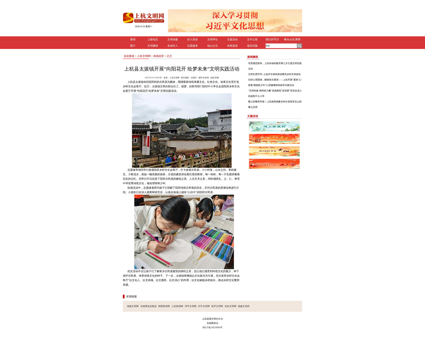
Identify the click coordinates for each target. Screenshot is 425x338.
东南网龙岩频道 (148, 306)
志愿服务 (192, 45)
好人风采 (192, 39)
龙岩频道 (129, 56)
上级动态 (152, 39)
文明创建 (172, 39)
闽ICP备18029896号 (212, 327)
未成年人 (172, 45)
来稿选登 (232, 45)
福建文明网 (133, 306)
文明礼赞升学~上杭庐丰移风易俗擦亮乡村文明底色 (274, 74)
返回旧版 (252, 45)
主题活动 (232, 39)
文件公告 (252, 39)
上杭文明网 (143, 56)
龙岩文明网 (230, 306)
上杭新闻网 (177, 306)
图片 (132, 45)
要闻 (132, 39)
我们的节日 (272, 39)
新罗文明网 (217, 306)
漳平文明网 (190, 306)
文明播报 (152, 45)
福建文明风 (244, 306)
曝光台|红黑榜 (292, 39)
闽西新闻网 (164, 306)
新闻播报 (252, 56)
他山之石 (212, 45)
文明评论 (212, 39)
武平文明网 (204, 306)
